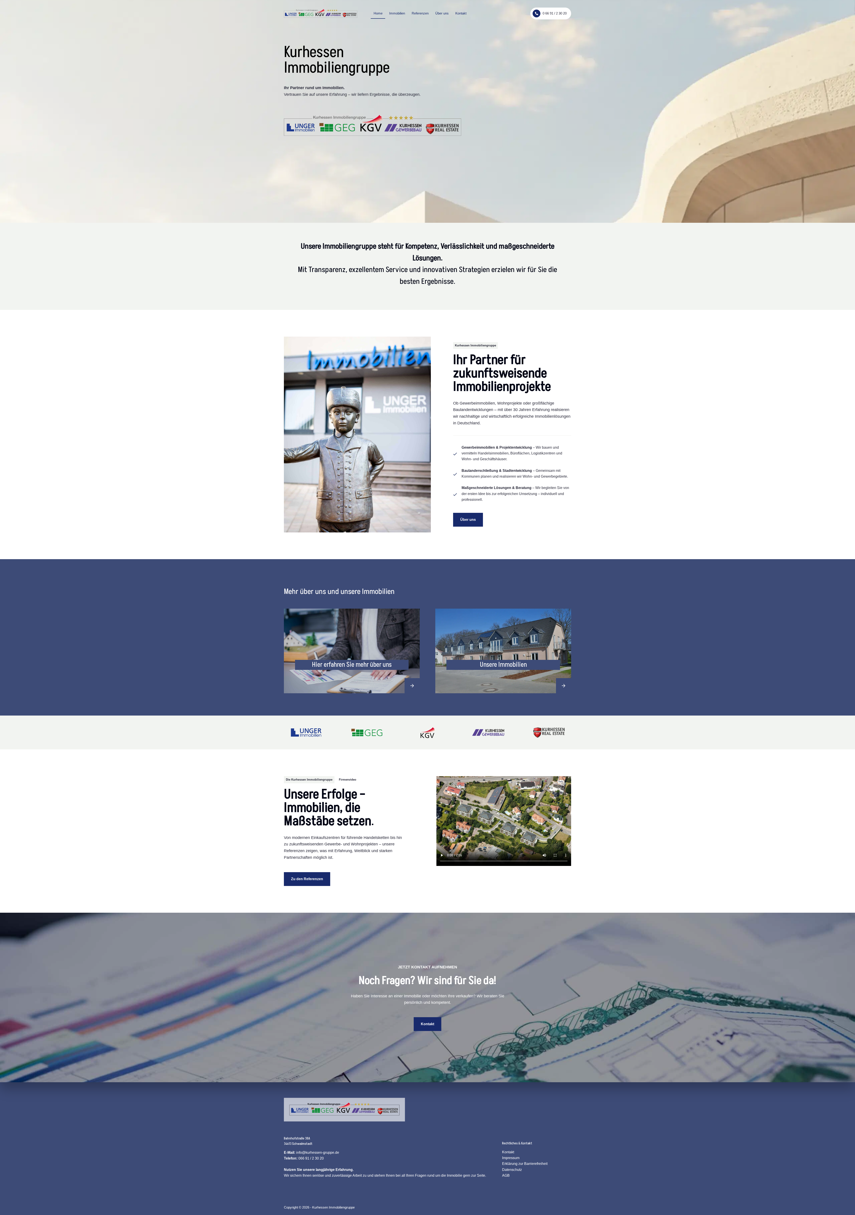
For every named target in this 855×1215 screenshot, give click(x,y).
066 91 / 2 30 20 (311, 1158)
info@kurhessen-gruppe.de (317, 1152)
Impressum (510, 1158)
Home (378, 13)
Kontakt (460, 13)
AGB (506, 1175)
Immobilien (397, 13)
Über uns (442, 13)
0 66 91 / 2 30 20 (555, 13)
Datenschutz (512, 1170)
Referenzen (420, 13)
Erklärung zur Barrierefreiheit (525, 1164)
